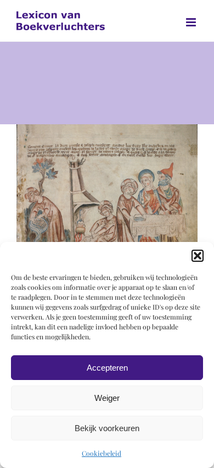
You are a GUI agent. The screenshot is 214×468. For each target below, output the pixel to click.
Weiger (107, 398)
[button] (197, 255)
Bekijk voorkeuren (107, 428)
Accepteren (107, 367)
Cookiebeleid (101, 453)
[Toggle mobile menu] (192, 22)
